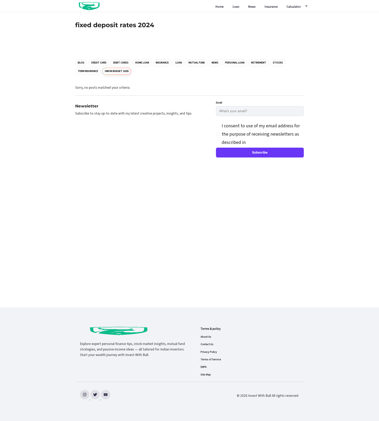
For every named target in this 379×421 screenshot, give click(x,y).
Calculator (294, 7)
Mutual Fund (197, 63)
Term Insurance (88, 71)
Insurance (271, 7)
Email (219, 103)
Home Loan (142, 63)
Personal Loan (234, 63)
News (252, 7)
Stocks (278, 63)
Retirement (258, 63)
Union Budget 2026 (117, 71)
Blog (81, 63)
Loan (236, 7)
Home (219, 7)
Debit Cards (121, 63)
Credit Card (98, 63)
